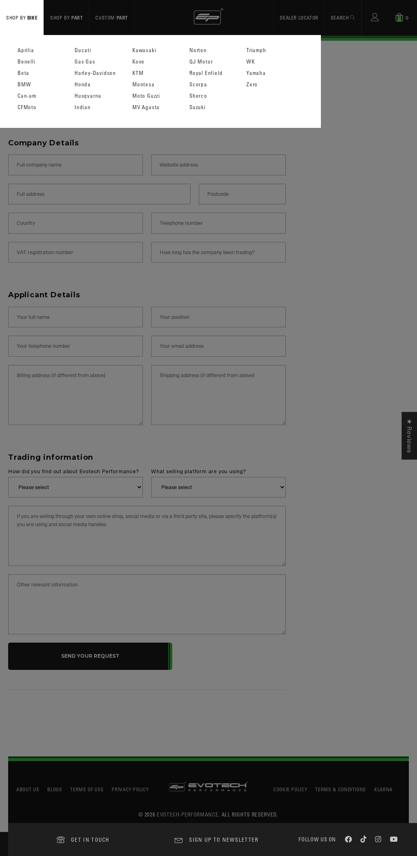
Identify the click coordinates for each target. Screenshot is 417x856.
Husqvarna (88, 96)
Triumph (256, 50)
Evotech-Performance (187, 814)
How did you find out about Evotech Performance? (73, 472)
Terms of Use (86, 789)
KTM (137, 73)
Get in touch (90, 839)
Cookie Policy (290, 789)
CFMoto (27, 107)
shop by (21, 17)
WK (250, 62)
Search (340, 17)
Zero (252, 84)
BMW (24, 84)
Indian (83, 107)
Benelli (26, 62)
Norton (198, 50)
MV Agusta (146, 107)
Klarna (383, 789)
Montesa (143, 84)
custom (111, 17)
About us (27, 789)
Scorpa (198, 84)
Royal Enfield (205, 73)
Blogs (54, 789)
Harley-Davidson (95, 73)
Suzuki (197, 107)
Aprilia (26, 50)
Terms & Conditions (340, 789)
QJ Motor (201, 62)
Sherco (198, 96)
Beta (23, 73)
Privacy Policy (130, 789)
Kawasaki (144, 50)
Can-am (27, 96)
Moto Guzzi (146, 96)
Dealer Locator (299, 17)
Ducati (83, 50)
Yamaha (256, 73)
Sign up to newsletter (223, 839)
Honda (83, 84)
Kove (138, 62)
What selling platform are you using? (198, 472)
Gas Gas (85, 62)
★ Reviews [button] (409, 436)
